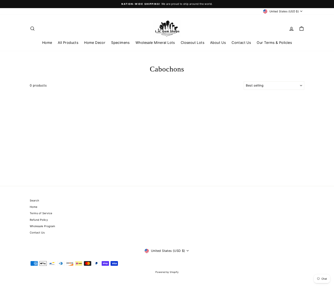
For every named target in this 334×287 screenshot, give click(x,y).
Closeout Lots (192, 43)
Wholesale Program (42, 226)
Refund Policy (39, 219)
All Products (68, 43)
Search (34, 200)
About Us (218, 43)
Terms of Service (41, 213)
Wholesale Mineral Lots (155, 43)
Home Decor (94, 43)
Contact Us (241, 43)
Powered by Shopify (167, 272)
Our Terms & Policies (274, 43)
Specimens (120, 43)
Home (47, 43)
